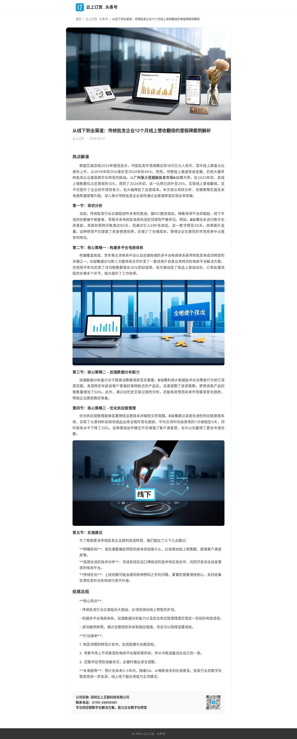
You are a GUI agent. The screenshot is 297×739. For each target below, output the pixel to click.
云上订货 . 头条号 (97, 19)
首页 (78, 19)
